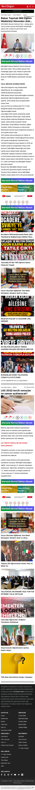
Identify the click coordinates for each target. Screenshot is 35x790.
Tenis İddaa (4, 760)
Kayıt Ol (3, 727)
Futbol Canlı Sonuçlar (7, 745)
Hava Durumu (22, 739)
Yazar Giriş (4, 724)
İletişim (3, 721)
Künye (3, 715)
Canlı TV (3, 742)
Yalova (25, 15)
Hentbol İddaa (22, 721)
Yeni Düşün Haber (6, 15)
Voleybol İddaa (22, 727)
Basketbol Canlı (5, 763)
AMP (2, 766)
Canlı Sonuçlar (5, 739)
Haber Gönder (22, 742)
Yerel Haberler (17, 15)
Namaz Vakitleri (23, 745)
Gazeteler (21, 736)
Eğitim (15, 387)
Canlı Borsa (4, 736)
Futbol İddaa (22, 715)
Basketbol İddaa (23, 718)
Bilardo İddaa (22, 724)
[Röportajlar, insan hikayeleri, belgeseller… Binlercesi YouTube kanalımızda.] (17, 198)
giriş (17, 380)
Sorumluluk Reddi (6, 730)
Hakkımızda (4, 718)
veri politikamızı (20, 788)
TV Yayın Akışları (23, 748)
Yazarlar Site (4, 757)
